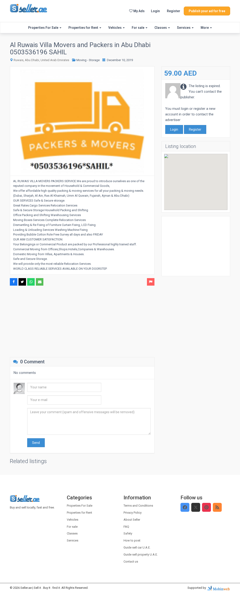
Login (155, 11)
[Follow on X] (195, 507)
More (205, 27)
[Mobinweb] (218, 588)
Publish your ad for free (207, 11)
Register (173, 11)
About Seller (132, 519)
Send (36, 443)
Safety (128, 533)
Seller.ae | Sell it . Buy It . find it (40, 587)
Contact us (131, 561)
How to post (132, 540)
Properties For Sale (43, 27)
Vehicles (115, 27)
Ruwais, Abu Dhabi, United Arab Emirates (41, 60)
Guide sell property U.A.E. (141, 554)
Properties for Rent (83, 27)
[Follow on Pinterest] (206, 507)
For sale (138, 27)
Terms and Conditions (138, 505)
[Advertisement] (82, 321)
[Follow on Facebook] (184, 507)
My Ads (139, 11)
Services (184, 27)
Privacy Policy (133, 512)
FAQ (126, 526)
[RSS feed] (217, 507)
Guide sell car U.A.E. (137, 547)
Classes (161, 27)
